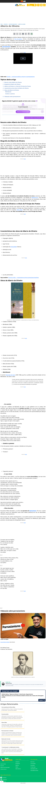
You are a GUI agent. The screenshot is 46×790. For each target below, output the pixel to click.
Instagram (5, 779)
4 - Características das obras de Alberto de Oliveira (16, 88)
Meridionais (8, 91)
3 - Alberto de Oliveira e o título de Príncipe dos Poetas (17, 86)
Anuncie (2, 765)
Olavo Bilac (20, 209)
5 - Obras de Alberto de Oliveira (11, 90)
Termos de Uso (3, 769)
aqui (25, 52)
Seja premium (30, 5)
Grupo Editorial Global (4, 642)
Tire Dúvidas (33, 763)
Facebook (4, 777)
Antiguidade (13, 246)
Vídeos (17, 767)
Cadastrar (17, 761)
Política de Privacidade (5, 767)
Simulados (32, 765)
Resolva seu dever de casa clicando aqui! (34, 117)
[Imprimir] (14, 34)
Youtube (4, 781)
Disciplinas (18, 763)
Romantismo (32, 510)
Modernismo (35, 197)
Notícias (17, 765)
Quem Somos (3, 764)
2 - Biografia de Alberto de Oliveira (11, 84)
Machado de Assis (10, 375)
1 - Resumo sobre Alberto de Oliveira (12, 82)
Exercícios (32, 761)
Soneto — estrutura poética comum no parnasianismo (21, 76)
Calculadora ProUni (34, 770)
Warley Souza (9, 683)
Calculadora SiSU (33, 768)
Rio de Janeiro (18, 39)
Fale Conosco (18, 768)
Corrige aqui (33, 767)
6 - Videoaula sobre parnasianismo (11, 96)
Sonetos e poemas (10, 93)
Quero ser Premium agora (23, 111)
